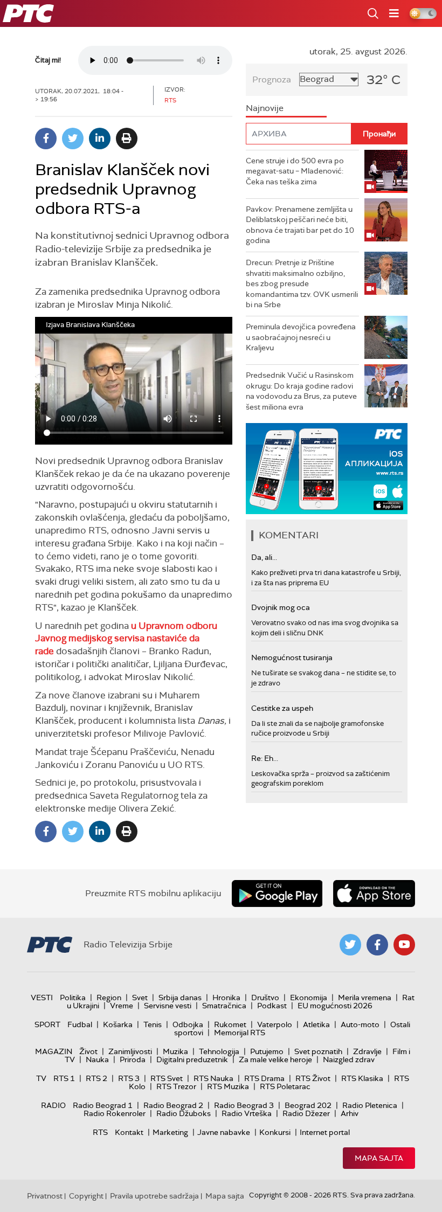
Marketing (170, 1132)
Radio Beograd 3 (244, 1105)
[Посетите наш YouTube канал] (404, 944)
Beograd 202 (308, 1105)
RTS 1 (64, 1078)
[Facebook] (46, 138)
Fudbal (79, 1024)
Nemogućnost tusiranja (292, 657)
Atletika (316, 1024)
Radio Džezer (306, 1113)
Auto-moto (360, 1024)
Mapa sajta (379, 1158)
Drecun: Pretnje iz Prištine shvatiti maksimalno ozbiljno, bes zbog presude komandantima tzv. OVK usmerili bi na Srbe (302, 283)
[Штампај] (126, 138)
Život (88, 1051)
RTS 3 (129, 1078)
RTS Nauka (213, 1078)
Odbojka (187, 1024)
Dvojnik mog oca (280, 607)
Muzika (175, 1051)
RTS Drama (264, 1078)
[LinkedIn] (99, 138)
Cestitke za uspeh (282, 708)
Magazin (53, 1051)
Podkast (272, 1005)
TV (41, 1078)
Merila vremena (364, 997)
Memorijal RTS (239, 1032)
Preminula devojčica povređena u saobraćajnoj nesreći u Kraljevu (301, 337)
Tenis (152, 1024)
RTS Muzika (228, 1086)
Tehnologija (219, 1051)
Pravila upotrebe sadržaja (154, 1196)
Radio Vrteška (247, 1113)
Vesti (42, 997)
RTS (100, 1132)
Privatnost (45, 1196)
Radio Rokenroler (115, 1113)
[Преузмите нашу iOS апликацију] (374, 893)
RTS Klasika (362, 1078)
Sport (47, 1024)
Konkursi (275, 1132)
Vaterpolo (274, 1024)
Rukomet (230, 1024)
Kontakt (129, 1132)
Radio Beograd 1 (103, 1105)
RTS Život (312, 1078)
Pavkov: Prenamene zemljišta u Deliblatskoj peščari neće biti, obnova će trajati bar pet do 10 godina (300, 225)
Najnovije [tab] (265, 108)
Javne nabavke (223, 1132)
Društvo (265, 997)
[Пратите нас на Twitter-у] (350, 944)
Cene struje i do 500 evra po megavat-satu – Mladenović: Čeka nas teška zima (295, 171)
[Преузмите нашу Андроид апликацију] (277, 893)
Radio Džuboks (183, 1113)
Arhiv (349, 1113)
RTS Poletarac (285, 1086)
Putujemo (267, 1051)
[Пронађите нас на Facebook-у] (377, 944)
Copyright (86, 1196)
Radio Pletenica (369, 1105)
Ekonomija (308, 997)
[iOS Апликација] (327, 468)
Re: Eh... (264, 758)
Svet (140, 997)
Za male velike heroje (275, 1059)
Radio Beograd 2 (173, 1105)
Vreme (121, 1005)
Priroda (133, 1059)
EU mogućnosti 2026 (335, 1005)
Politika (73, 997)
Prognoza (271, 79)
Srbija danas (180, 997)
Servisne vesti (167, 1005)
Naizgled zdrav (349, 1059)
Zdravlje (367, 1051)
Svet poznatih (318, 1051)
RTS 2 (96, 1078)
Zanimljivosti (130, 1051)
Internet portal (325, 1132)
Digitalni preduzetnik (192, 1059)
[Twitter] (73, 138)
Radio (53, 1105)
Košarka (118, 1024)
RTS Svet (166, 1078)
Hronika (226, 997)
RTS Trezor (176, 1086)
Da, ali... (264, 557)
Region (108, 997)
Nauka (97, 1059)
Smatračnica (224, 1005)
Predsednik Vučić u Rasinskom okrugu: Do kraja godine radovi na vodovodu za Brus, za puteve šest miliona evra (301, 391)
